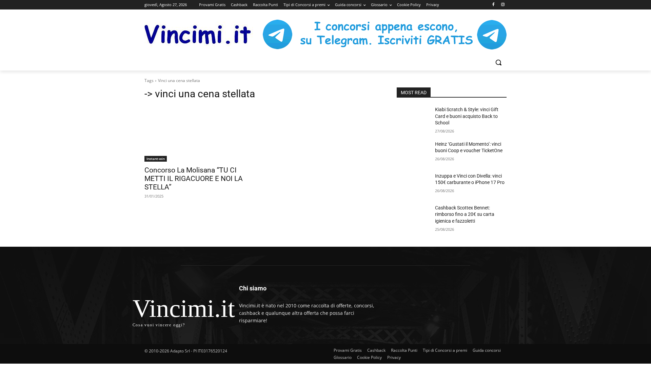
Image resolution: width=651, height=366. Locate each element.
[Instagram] (503, 5)
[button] (498, 62)
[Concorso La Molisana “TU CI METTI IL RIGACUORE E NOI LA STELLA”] (199, 134)
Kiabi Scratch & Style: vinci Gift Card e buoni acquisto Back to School (466, 116)
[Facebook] (493, 5)
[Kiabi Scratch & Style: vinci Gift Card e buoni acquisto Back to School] (413, 117)
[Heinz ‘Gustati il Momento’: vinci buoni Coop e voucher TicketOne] (413, 152)
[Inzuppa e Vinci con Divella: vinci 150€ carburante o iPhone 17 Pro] (413, 184)
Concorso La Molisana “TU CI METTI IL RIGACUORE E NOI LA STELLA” (193, 178)
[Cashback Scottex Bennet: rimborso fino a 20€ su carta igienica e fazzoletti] (413, 216)
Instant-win (155, 158)
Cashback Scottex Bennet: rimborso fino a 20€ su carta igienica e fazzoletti (464, 214)
